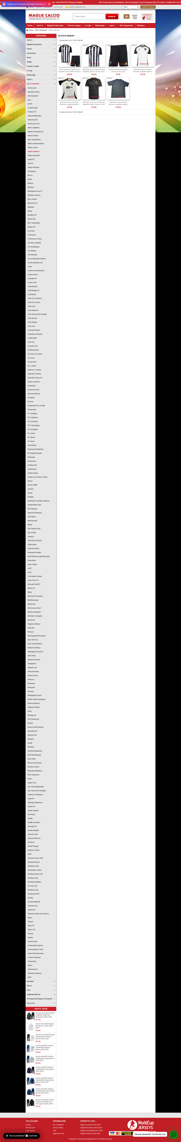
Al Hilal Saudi (32, 108)
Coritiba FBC (32, 338)
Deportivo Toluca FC (34, 378)
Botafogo (30, 207)
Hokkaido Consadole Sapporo (38, 501)
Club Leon (31, 306)
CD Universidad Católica (36, 259)
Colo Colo (31, 326)
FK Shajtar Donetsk (34, 453)
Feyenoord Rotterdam (35, 449)
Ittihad (29, 525)
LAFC (29, 568)
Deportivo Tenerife (34, 374)
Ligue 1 (29, 79)
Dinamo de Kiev (33, 390)
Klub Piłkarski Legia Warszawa (38, 556)
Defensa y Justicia (34, 370)
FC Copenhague (33, 425)
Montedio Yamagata (34, 616)
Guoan (30, 493)
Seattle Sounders (33, 822)
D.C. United (31, 366)
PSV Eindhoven (33, 719)
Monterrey (31, 620)
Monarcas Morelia (34, 612)
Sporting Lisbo (32, 878)
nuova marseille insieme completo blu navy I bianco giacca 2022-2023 (45, 1091)
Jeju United (31, 533)
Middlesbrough (33, 600)
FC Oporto (31, 437)
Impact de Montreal (34, 513)
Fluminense (31, 461)
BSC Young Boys (33, 223)
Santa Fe (30, 799)
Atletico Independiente (35, 144)
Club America (32, 286)
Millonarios (31, 604)
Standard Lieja (32, 890)
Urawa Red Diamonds (35, 953)
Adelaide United (33, 92)
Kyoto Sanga (32, 564)
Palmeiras (31, 683)
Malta (29, 592)
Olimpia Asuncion (33, 660)
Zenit (29, 977)
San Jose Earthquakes (35, 787)
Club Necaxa (32, 318)
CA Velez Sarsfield (34, 243)
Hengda (30, 497)
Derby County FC (33, 382)
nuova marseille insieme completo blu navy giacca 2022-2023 (45, 1069)
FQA (54, 1131)
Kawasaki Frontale (34, 552)
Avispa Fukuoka (33, 167)
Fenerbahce (31, 445)
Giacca (29, 986)
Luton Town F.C (33, 580)
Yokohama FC (32, 969)
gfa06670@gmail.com (77, 7)
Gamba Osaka (32, 473)
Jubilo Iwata (31, 544)
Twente (30, 937)
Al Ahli (29, 104)
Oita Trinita (31, 656)
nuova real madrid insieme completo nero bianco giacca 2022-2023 (45, 1037)
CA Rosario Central (34, 239)
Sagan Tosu (31, 783)
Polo (28, 990)
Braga (29, 211)
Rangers (30, 739)
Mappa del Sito (58, 1133)
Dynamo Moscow (33, 394)
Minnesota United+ (34, 608)
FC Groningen (32, 429)
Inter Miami (31, 517)
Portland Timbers (33, 707)
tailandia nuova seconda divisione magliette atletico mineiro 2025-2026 (142, 72)
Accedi (38, 7)
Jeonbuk (30, 537)
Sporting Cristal (33, 866)
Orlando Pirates (33, 671)
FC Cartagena (32, 417)
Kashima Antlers (33, 548)
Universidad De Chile (35, 949)
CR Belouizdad (33, 350)
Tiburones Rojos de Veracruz (38, 914)
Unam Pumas (32, 941)
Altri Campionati (41, 30)
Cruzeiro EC (32, 362)
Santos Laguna (33, 810)
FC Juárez (31, 433)
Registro (47, 7)
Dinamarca (31, 386)
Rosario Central (33, 767)
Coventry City (32, 346)
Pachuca (30, 679)
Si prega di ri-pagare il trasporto (39, 999)
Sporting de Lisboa (34, 870)
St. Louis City (32, 886)
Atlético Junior (32, 147)
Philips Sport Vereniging (36, 699)
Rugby (29, 62)
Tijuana (30, 922)
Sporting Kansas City (35, 874)
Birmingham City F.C (34, 191)
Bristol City (31, 219)
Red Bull (30, 747)
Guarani (30, 489)
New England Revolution (36, 636)
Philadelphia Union (34, 695)
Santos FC (31, 806)
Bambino (30, 981)
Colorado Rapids (33, 330)
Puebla (30, 723)
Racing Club (32, 735)
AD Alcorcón (32, 88)
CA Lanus (31, 231)
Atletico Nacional (33, 155)
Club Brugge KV (33, 290)
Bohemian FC (32, 203)
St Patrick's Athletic (34, 882)
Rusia (29, 779)
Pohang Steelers (33, 703)
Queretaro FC (32, 731)
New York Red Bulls (34, 644)
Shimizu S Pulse (33, 850)
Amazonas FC (32, 120)
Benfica (30, 183)
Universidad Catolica (35, 945)
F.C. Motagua (32, 413)
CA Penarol (31, 235)
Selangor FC (32, 826)
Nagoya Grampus (33, 624)
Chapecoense (32, 275)
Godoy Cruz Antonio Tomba (37, 477)
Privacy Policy (58, 1128)
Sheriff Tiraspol (33, 846)
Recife (29, 743)
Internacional (32, 521)
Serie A (29, 40)
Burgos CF (31, 227)
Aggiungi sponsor (33, 994)
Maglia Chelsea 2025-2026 (90, 1133)
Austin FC (31, 159)
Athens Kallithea (33, 128)
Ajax (29, 100)
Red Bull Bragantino (34, 751)
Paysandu (31, 687)
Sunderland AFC (33, 894)
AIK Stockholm (32, 96)
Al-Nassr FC (31, 112)
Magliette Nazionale (34, 44)
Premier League (33, 66)
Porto (29, 711)
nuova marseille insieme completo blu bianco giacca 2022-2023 (44, 1047)
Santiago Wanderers (35, 803)
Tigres (29, 918)
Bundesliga (31, 75)
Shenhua (30, 842)
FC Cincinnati (32, 421)
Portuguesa (31, 715)
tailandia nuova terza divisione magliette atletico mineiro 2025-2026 (94, 104)
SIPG (29, 854)
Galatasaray (31, 469)
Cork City (30, 342)
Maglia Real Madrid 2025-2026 (91, 1131)
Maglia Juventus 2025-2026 (90, 1125)
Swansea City (32, 906)
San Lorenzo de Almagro (36, 791)
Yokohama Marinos (34, 973)
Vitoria (29, 965)
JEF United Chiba (33, 529)
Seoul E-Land (32, 834)
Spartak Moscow (33, 862)
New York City (32, 640)
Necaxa (30, 632)
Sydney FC (31, 910)
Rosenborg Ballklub (34, 771)
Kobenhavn (31, 560)
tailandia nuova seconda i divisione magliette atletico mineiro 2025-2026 (69, 104)
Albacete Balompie (34, 116)
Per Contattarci (58, 1125)
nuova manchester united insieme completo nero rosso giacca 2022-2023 (45, 1102)
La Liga (29, 71)
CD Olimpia (31, 251)
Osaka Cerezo (32, 675)
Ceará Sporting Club (35, 263)
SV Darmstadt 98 (33, 902)
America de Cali (33, 124)
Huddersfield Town (34, 505)
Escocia (30, 402)
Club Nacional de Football (37, 314)
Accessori (31, 1003)
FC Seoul (30, 441)
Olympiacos (31, 664)
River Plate (31, 759)
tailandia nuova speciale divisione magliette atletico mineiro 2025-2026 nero (118, 104)
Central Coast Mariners (35, 271)
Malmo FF (31, 588)
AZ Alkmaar (31, 171)
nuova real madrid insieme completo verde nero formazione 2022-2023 (45, 1015)
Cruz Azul (31, 358)
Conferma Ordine (148, 7)
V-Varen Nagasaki (34, 957)
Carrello (147, 15)
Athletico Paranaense (35, 132)
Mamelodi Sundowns (35, 596)
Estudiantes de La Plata (36, 406)
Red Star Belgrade (34, 755)
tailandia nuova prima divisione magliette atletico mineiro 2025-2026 (94, 72)
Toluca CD (31, 930)
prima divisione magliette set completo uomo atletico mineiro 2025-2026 (69, 72)
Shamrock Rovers (34, 838)
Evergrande (31, 409)
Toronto (30, 934)
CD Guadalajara (33, 247)
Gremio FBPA (32, 485)
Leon (29, 572)
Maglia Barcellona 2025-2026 (91, 1128)
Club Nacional (32, 310)
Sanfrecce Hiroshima (35, 795)
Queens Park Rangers (35, 727)
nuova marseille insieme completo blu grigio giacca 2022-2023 (45, 1058)
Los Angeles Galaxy (34, 576)
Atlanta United (32, 136)
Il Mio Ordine (30, 1131)
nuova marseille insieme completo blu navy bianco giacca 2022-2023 (45, 1080)
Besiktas (30, 187)
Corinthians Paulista (34, 334)
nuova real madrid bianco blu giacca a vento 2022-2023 (45, 1026)
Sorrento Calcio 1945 (35, 858)
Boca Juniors (32, 199)
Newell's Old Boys (34, 648)
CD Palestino (32, 255)
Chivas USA (31, 282)
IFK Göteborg (32, 509)
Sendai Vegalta (33, 830)
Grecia (29, 481)
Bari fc (30, 175)
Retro (29, 57)
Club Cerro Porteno (34, 298)
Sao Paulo (31, 814)
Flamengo (31, 457)
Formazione (31, 53)
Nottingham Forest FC (35, 652)
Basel (29, 179)
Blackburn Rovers (34, 195)
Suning (30, 898)
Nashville (30, 628)
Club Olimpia (32, 322)
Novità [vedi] (41, 1009)
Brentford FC (32, 215)
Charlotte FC (32, 278)
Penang (30, 691)
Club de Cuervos (33, 302)
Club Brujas (31, 294)
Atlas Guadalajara (34, 140)
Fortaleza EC (32, 465)
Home (31, 7)
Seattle (30, 818)
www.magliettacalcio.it (90, 1139)
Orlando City (32, 668)
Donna (29, 49)
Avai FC (30, 163)
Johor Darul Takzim (34, 540)
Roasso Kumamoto (34, 763)
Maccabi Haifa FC (34, 584)
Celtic (29, 267)
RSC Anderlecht (33, 775)
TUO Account (58, 7)
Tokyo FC (30, 926)
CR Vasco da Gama (34, 354)
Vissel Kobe (31, 961)
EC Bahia (31, 398)
